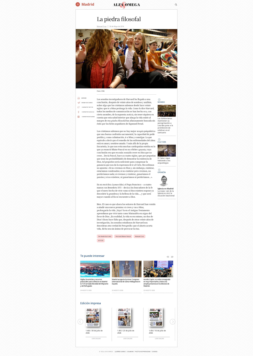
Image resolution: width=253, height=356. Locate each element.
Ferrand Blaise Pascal (123, 236)
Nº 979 (100, 240)
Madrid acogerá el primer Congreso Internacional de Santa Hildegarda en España (126, 281)
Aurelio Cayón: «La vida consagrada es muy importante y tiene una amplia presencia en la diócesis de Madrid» (156, 282)
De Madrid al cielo (104, 236)
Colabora (130, 351)
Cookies (154, 351)
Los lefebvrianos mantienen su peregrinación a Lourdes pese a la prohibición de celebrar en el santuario (165, 125)
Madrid (88, 4)
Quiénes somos (120, 351)
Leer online (96, 338)
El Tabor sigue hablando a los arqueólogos (164, 160)
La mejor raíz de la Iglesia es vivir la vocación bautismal (166, 193)
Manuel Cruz (101, 26)
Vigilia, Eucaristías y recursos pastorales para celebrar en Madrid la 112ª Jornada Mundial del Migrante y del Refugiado (94, 282)
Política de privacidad (142, 351)
